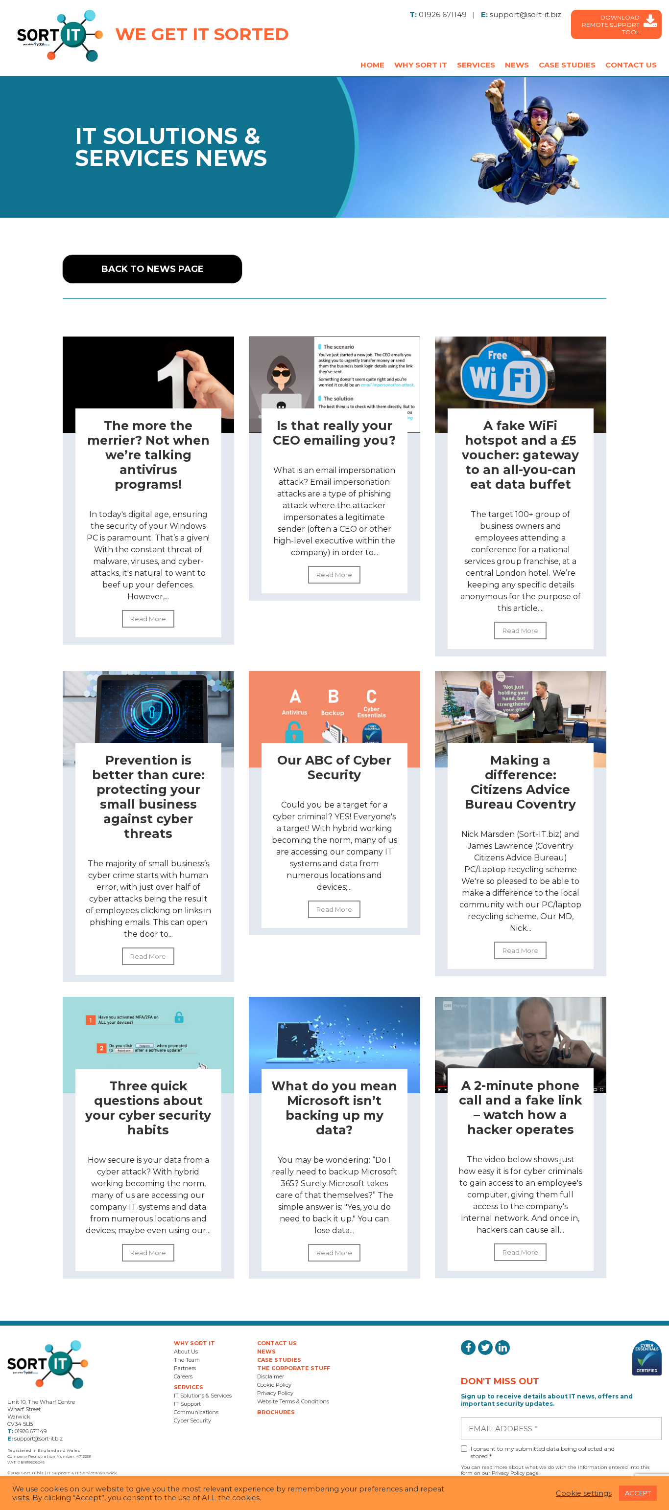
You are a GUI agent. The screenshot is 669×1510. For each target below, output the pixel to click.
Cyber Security (192, 1420)
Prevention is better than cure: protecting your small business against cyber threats (148, 797)
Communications (196, 1412)
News (517, 64)
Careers (183, 1376)
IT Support (187, 1403)
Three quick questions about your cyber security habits (148, 1108)
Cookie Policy (274, 1384)
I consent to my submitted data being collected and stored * (543, 1452)
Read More (148, 619)
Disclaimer (270, 1376)
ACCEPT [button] (638, 1493)
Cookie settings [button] (584, 1493)
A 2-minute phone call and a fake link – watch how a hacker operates (520, 1107)
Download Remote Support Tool (611, 25)
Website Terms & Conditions (293, 1401)
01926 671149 (443, 14)
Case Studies (567, 64)
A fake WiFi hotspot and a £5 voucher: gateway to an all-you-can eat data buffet (520, 455)
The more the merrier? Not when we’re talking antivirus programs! (148, 455)
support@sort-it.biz (525, 14)
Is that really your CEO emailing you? (334, 433)
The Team (187, 1359)
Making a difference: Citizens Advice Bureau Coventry (520, 782)
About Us (186, 1351)
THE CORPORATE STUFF (293, 1368)
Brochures (276, 1412)
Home (372, 64)
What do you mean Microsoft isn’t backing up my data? (334, 1108)
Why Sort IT (420, 64)
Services (476, 64)
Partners (185, 1368)
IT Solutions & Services (203, 1395)
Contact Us (631, 64)
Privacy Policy (275, 1393)
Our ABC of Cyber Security (334, 767)
